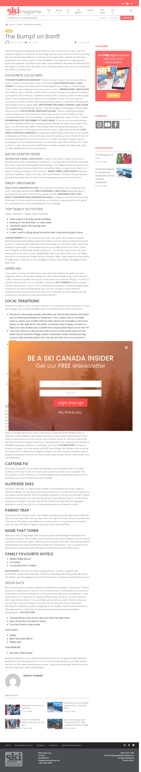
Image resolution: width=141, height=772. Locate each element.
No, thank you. (70, 412)
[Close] (126, 347)
